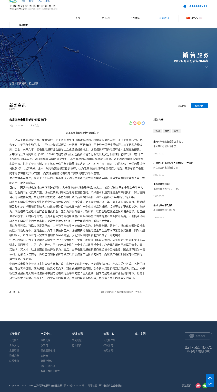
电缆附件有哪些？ (162, 184)
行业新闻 (33, 83)
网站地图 (91, 385)
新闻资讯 (21, 83)
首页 (77, 18)
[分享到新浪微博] (134, 123)
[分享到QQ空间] (139, 123)
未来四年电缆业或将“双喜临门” (168, 141)
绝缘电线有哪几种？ (163, 205)
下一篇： (119, 292)
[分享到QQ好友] (143, 123)
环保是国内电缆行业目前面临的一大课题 (173, 163)
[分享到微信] (130, 123)
